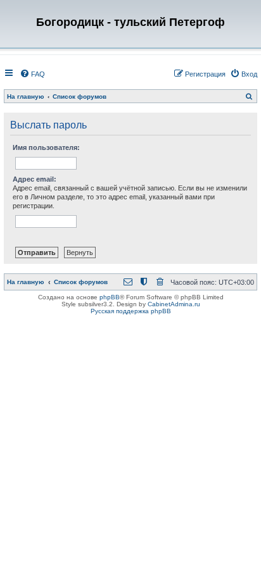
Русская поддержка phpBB (131, 311)
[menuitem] (32, 74)
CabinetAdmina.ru (174, 304)
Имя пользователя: (46, 147)
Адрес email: (34, 179)
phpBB (109, 297)
